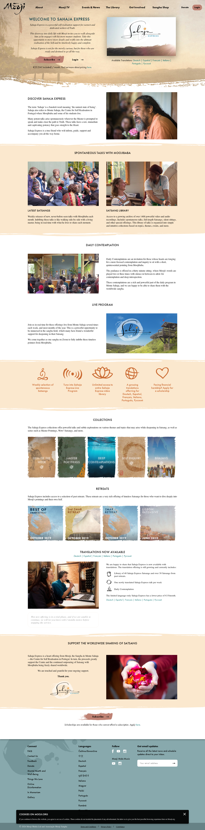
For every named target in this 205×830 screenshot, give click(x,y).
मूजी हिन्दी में (83, 775)
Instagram (124, 751)
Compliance (120, 826)
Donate (185, 7)
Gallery (31, 797)
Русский (147, 63)
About (39, 7)
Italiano (166, 60)
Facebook (113, 751)
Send (173, 763)
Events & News (91, 7)
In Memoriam (33, 792)
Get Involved (137, 7)
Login (197, 7)
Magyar (82, 785)
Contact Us (32, 756)
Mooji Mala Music (121, 758)
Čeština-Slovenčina (87, 751)
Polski (81, 790)
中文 (80, 756)
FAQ (29, 751)
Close (184, 814)
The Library (113, 7)
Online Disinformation (34, 785)
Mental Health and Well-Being (36, 772)
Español (146, 60)
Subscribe (49, 59)
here (89, 67)
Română (82, 805)
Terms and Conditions (88, 826)
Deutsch (136, 60)
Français (156, 60)
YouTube (118, 751)
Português (136, 63)
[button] (141, 36)
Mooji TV (64, 7)
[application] (141, 36)
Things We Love (35, 779)
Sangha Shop (160, 7)
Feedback (32, 761)
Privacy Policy (106, 826)
